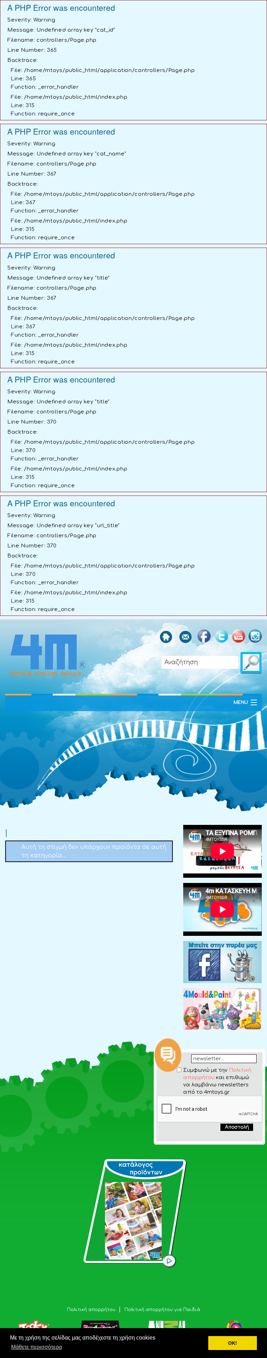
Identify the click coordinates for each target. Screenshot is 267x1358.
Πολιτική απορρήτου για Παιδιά (162, 1309)
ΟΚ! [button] (232, 1343)
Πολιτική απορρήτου (92, 1309)
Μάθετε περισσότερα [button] (36, 1347)
